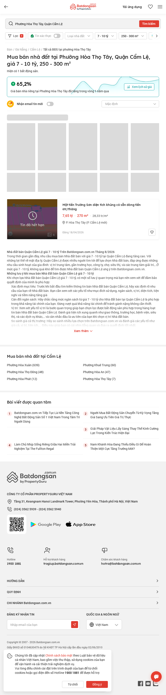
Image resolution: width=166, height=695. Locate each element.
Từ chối (73, 684)
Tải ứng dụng (132, 7)
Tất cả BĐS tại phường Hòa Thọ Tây (67, 49)
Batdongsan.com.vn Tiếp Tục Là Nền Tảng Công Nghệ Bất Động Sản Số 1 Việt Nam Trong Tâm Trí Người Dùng (47, 417)
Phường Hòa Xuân (23, 365)
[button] (156, 35)
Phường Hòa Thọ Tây (99, 379)
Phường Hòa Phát (22, 379)
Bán (9, 49)
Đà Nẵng (21, 49)
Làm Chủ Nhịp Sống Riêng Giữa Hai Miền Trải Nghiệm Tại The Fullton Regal (45, 446)
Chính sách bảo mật (58, 655)
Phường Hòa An (96, 372)
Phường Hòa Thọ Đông (25, 372)
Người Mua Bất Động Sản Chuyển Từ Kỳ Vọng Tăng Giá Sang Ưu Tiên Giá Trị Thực (124, 415)
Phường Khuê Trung (99, 365)
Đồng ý (97, 684)
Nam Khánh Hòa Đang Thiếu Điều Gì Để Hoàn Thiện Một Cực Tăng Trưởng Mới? (120, 446)
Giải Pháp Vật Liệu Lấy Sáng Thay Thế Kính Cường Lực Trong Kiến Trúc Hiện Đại (124, 430)
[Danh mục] (6, 6)
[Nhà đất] (83, 6)
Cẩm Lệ (35, 49)
